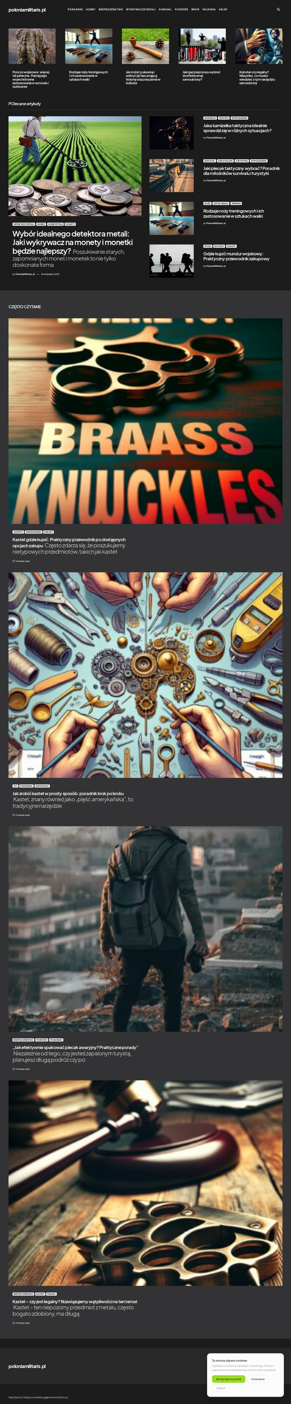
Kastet (40, 1294)
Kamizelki (210, 118)
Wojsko (219, 246)
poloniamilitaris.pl (27, 9)
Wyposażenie (239, 118)
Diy (15, 786)
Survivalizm (225, 161)
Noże (207, 203)
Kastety (18, 532)
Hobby (41, 224)
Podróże (41, 1040)
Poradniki (26, 786)
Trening (236, 203)
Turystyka (242, 161)
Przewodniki (33, 532)
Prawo (51, 1294)
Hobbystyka (55, 224)
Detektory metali (24, 224)
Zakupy (231, 246)
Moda (207, 246)
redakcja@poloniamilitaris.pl (51, 1397)
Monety (70, 224)
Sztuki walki (221, 203)
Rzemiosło (42, 786)
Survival (209, 161)
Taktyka (224, 118)
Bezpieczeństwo (23, 1040)
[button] (278, 9)
